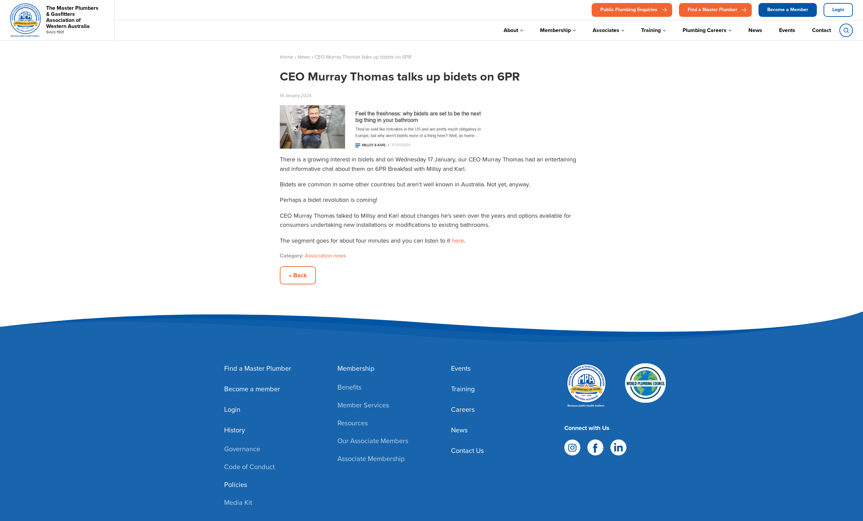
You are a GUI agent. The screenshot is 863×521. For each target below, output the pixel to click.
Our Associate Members (372, 441)
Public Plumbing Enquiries (628, 9)
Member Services (363, 405)
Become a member (252, 389)
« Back (298, 275)
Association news (325, 255)
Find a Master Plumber (712, 9)
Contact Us (467, 451)
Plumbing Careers (704, 30)
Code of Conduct (249, 467)
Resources (352, 423)
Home (286, 57)
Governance (242, 449)
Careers (463, 409)
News (755, 30)
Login (838, 9)
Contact (821, 30)
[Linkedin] (618, 446)
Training (651, 30)
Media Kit (238, 502)
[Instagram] (572, 446)
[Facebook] (595, 446)
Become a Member (787, 9)
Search (846, 30)
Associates (606, 30)
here (458, 240)
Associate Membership (371, 459)
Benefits (349, 387)
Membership (555, 30)
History (234, 430)
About (511, 30)
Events (787, 30)
